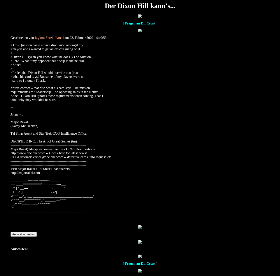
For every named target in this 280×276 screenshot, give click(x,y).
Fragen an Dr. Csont (140, 23)
